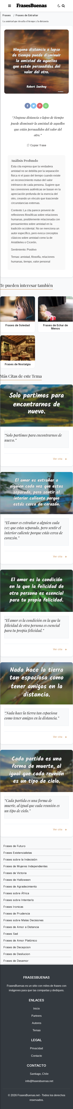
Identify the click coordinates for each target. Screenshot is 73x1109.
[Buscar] (63, 5)
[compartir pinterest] (40, 106)
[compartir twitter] (33, 106)
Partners (36, 1015)
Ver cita (58, 458)
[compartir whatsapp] (46, 106)
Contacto (36, 1055)
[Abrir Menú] (9, 5)
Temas (37, 1030)
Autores (36, 1023)
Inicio (36, 1008)
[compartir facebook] (27, 106)
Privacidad (36, 1048)
